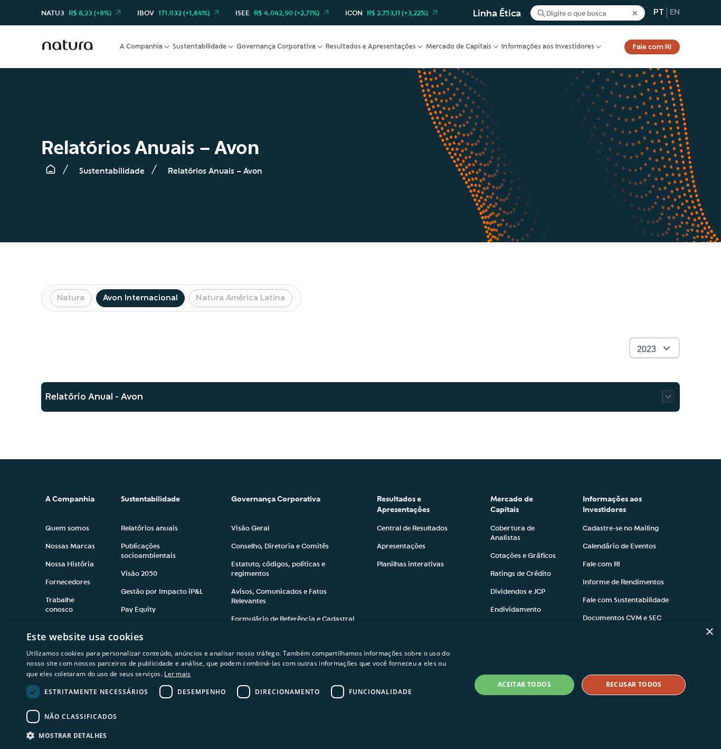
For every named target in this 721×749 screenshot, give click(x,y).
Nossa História (69, 563)
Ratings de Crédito (520, 572)
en (675, 12)
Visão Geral (250, 527)
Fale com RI (652, 47)
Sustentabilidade (199, 47)
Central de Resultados (412, 527)
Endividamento (515, 608)
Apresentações (401, 545)
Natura (71, 298)
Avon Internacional (140, 298)
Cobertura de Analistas (512, 532)
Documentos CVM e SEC (622, 617)
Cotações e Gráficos (523, 555)
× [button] (709, 632)
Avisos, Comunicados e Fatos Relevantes (279, 595)
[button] (241, 735)
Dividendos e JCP (517, 590)
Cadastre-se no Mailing (621, 527)
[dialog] (360, 685)
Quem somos (67, 527)
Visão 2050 (139, 572)
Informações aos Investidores (547, 47)
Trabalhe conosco (59, 603)
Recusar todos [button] (634, 684)
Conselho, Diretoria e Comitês (280, 545)
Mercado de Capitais (458, 47)
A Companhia (141, 47)
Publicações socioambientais (148, 550)
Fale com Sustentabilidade (626, 599)
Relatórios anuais (149, 527)
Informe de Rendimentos (623, 581)
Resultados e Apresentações (371, 47)
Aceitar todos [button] (524, 684)
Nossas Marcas (70, 545)
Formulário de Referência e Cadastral (292, 618)
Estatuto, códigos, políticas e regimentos (278, 567)
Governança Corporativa (276, 47)
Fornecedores (67, 581)
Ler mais (177, 673)
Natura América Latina (240, 298)
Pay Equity (138, 608)
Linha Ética (497, 12)
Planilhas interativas (410, 563)
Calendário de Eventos (619, 545)
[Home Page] (50, 171)
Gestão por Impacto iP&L (162, 590)
